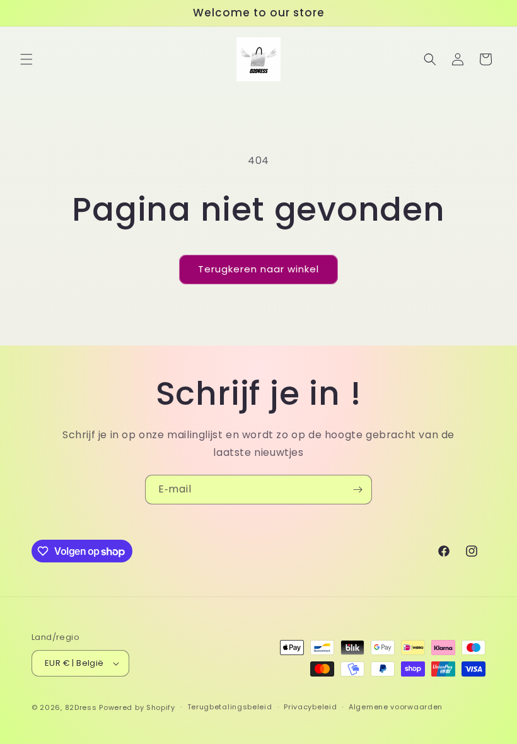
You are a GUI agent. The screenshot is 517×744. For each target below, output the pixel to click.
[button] (26, 59)
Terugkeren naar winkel (258, 269)
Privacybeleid (310, 707)
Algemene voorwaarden (396, 707)
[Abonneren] (357, 489)
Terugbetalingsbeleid (229, 707)
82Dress (81, 707)
